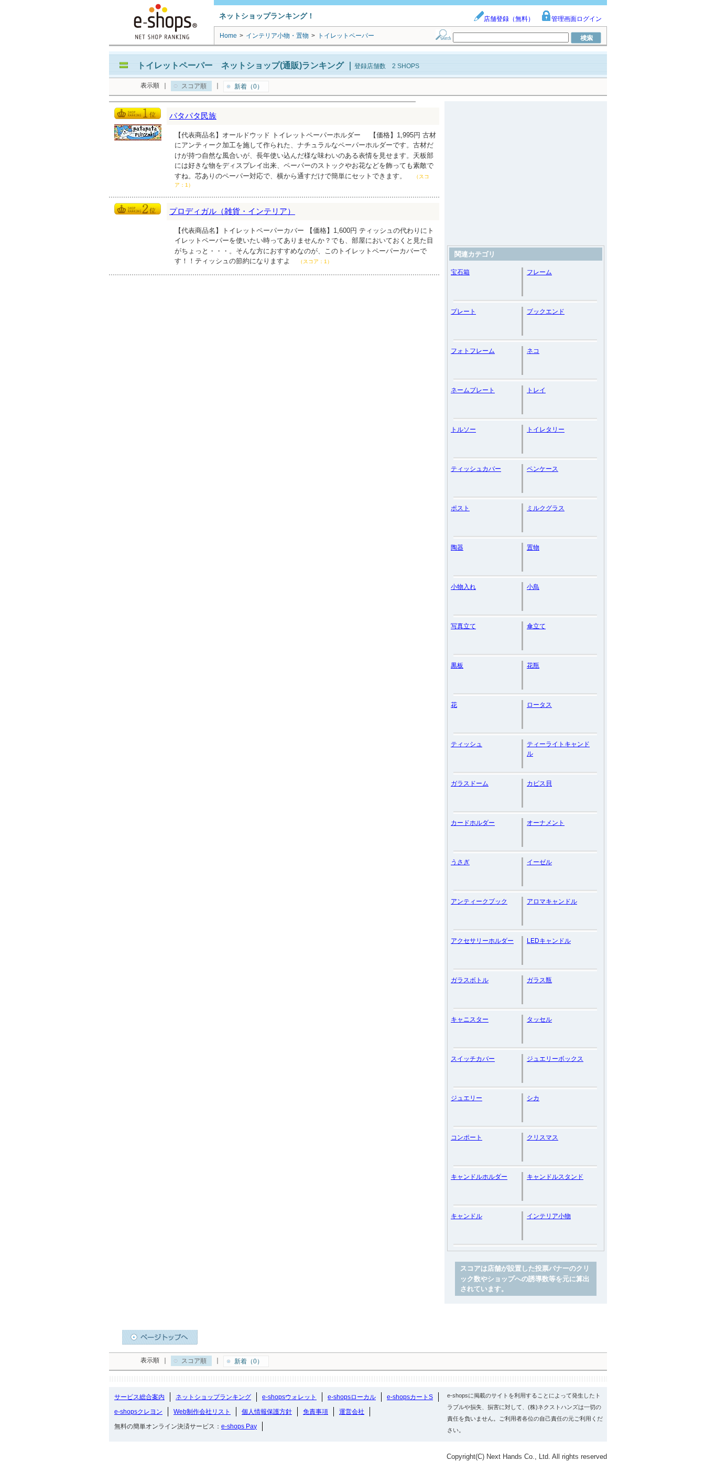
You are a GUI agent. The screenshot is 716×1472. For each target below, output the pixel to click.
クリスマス (542, 1137)
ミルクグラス (546, 508)
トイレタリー (546, 429)
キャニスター (470, 1019)
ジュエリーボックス (555, 1058)
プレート (463, 311)
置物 (533, 547)
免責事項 (315, 1411)
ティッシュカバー (476, 468)
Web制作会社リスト (202, 1411)
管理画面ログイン (576, 19)
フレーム (539, 272)
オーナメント (546, 822)
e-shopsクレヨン (138, 1411)
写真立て (463, 626)
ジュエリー (466, 1098)
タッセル (539, 1019)
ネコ (533, 350)
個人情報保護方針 (267, 1411)
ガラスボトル (470, 980)
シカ (533, 1098)
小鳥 (533, 586)
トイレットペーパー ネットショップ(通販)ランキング (240, 65)
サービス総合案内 (139, 1397)
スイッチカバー (473, 1058)
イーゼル (539, 862)
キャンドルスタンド (555, 1176)
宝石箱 (460, 272)
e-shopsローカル (352, 1397)
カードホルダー (473, 822)
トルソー (463, 429)
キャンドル (466, 1216)
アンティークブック (479, 901)
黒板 (457, 665)
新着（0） (248, 86)
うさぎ (460, 862)
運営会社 (351, 1411)
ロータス (539, 704)
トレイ (536, 390)
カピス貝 (539, 783)
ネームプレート (473, 390)
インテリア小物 (549, 1216)
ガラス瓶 (539, 980)
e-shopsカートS (410, 1397)
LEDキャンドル (549, 940)
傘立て (536, 626)
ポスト (460, 508)
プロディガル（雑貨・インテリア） (232, 211)
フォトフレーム (473, 350)
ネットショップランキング (213, 1397)
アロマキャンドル (552, 901)
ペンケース (542, 468)
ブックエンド (546, 311)
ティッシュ (466, 744)
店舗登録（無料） (509, 19)
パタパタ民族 (192, 115)
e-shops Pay (239, 1426)
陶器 (457, 547)
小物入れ (463, 586)
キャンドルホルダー (479, 1176)
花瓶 (533, 665)
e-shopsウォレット (289, 1397)
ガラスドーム (470, 783)
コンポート (466, 1137)
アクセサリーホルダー (482, 940)
